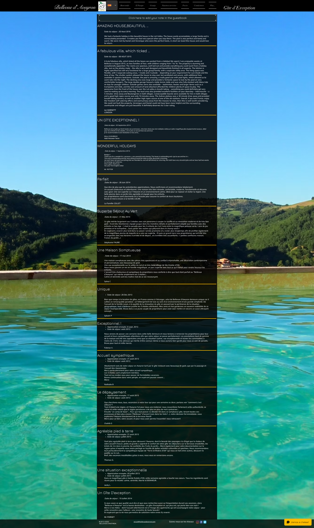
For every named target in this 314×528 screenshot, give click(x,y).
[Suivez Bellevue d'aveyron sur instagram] (197, 522)
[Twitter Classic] (204, 522)
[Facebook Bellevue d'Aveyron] (201, 522)
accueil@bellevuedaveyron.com (144, 522)
